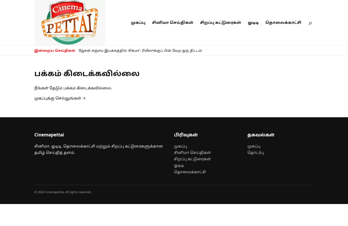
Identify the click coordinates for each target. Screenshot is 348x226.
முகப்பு (138, 22)
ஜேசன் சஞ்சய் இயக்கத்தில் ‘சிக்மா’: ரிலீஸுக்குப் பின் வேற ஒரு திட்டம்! (140, 50)
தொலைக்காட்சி (283, 22)
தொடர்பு (255, 152)
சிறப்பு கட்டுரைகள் (220, 22)
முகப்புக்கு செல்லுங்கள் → (60, 98)
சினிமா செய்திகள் (172, 22)
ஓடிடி (253, 22)
